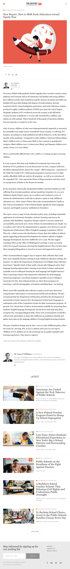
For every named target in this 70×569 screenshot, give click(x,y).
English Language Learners (30, 341)
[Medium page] (61, 563)
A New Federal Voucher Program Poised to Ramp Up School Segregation (50, 415)
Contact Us (51, 548)
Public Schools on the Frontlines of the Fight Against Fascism (48, 464)
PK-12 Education (48, 386)
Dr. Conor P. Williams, (28, 354)
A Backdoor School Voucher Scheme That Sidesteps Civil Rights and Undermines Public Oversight (50, 489)
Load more (35, 531)
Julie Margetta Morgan (56, 398)
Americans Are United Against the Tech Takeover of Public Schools (50, 392)
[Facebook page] (47, 563)
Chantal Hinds (51, 449)
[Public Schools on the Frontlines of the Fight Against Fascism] (18, 465)
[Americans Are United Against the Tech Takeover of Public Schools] (18, 393)
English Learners (18, 10)
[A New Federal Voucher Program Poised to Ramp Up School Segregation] (18, 416)
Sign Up (32, 556)
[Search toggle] (66, 4)
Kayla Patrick (52, 498)
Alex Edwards (52, 400)
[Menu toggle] (4, 4)
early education (13, 341)
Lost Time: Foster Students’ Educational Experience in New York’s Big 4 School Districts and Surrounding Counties (51, 440)
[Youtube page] (51, 563)
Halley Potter (40, 400)
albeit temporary (48, 170)
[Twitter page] (56, 563)
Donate (49, 546)
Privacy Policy (52, 551)
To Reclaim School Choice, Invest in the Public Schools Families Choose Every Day (51, 515)
